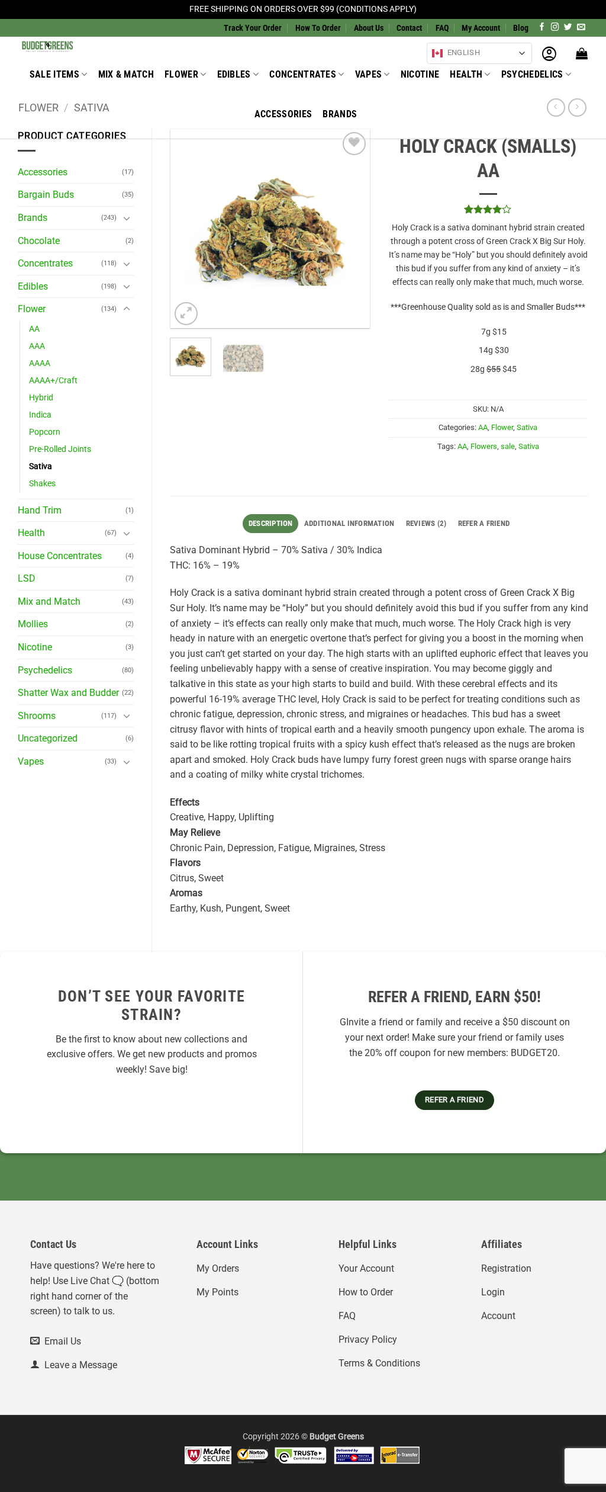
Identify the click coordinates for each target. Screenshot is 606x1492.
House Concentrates (60, 555)
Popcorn (44, 432)
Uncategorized (48, 738)
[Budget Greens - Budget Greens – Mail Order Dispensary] (77, 45)
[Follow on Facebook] (542, 27)
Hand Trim (40, 510)
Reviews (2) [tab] (426, 523)
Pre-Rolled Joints (60, 449)
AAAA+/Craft (53, 381)
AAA (37, 346)
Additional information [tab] (349, 523)
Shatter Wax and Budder (68, 692)
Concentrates (302, 74)
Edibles (234, 74)
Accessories (283, 114)
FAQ (442, 28)
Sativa (40, 466)
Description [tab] (271, 523)
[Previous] (189, 228)
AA (34, 329)
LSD (27, 578)
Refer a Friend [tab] (484, 523)
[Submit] (362, 50)
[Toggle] (127, 218)
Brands (340, 114)
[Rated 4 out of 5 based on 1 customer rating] (488, 209)
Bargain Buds (46, 194)
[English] (437, 53)
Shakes (42, 484)
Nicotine (420, 74)
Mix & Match (126, 74)
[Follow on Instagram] (555, 27)
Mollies (33, 624)
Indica (40, 415)
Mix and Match (49, 601)
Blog (520, 28)
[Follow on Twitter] (568, 27)
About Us (368, 28)
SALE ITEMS (54, 74)
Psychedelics (532, 74)
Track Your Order (253, 28)
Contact (409, 28)
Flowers (483, 446)
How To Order (318, 28)
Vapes (368, 74)
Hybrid (41, 398)
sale (508, 446)
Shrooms (37, 715)
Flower (181, 74)
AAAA (39, 363)
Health (466, 74)
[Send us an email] (581, 27)
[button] (549, 53)
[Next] (351, 228)
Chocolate (39, 240)
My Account (481, 28)
